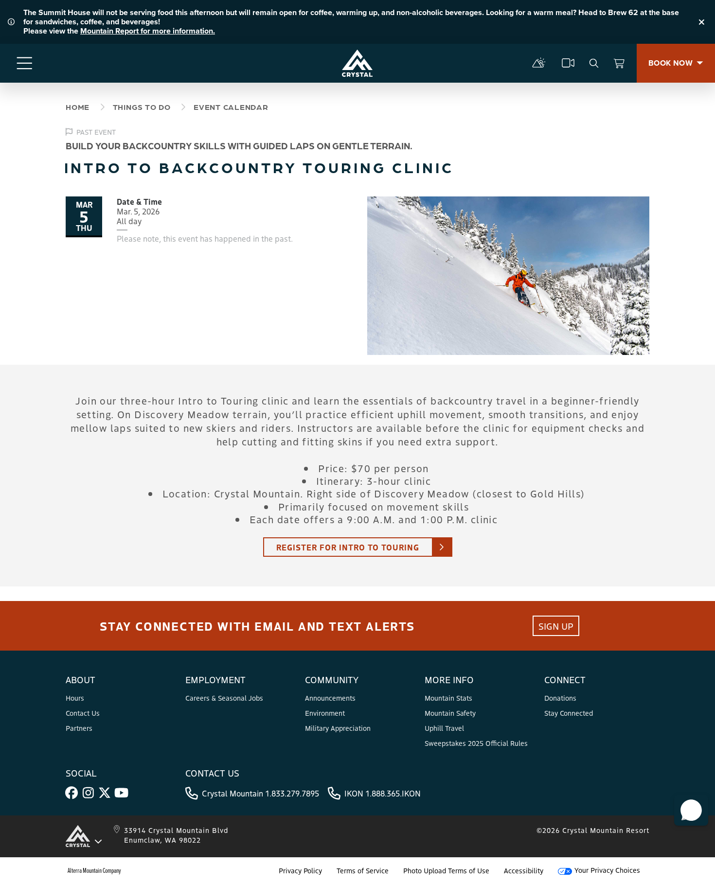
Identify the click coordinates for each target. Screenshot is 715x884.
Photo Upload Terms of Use (446, 870)
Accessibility (523, 870)
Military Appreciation (338, 728)
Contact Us (83, 713)
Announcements (330, 698)
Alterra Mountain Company (94, 870)
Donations (560, 698)
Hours (75, 698)
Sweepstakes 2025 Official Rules (476, 743)
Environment (325, 713)
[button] (691, 810)
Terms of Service (363, 870)
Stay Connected (568, 713)
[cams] (568, 63)
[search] (594, 63)
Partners (79, 728)
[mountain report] (539, 63)
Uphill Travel (444, 728)
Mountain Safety (450, 713)
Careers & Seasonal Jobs (224, 698)
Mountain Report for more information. (147, 30)
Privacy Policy (300, 870)
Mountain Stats (448, 698)
